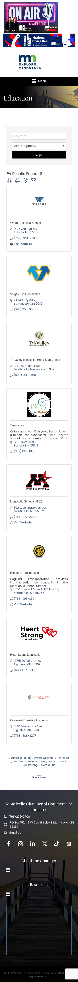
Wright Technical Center (25, 222)
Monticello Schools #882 (26, 501)
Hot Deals (63, 758)
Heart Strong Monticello (25, 654)
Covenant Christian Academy (29, 720)
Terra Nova (17, 425)
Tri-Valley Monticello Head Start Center (35, 359)
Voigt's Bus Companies (25, 294)
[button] (8, 173)
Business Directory (20, 758)
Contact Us (48, 765)
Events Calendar (44, 758)
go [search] (40, 155)
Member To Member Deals (29, 761)
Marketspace (56, 761)
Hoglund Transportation (25, 572)
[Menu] (8, 869)
